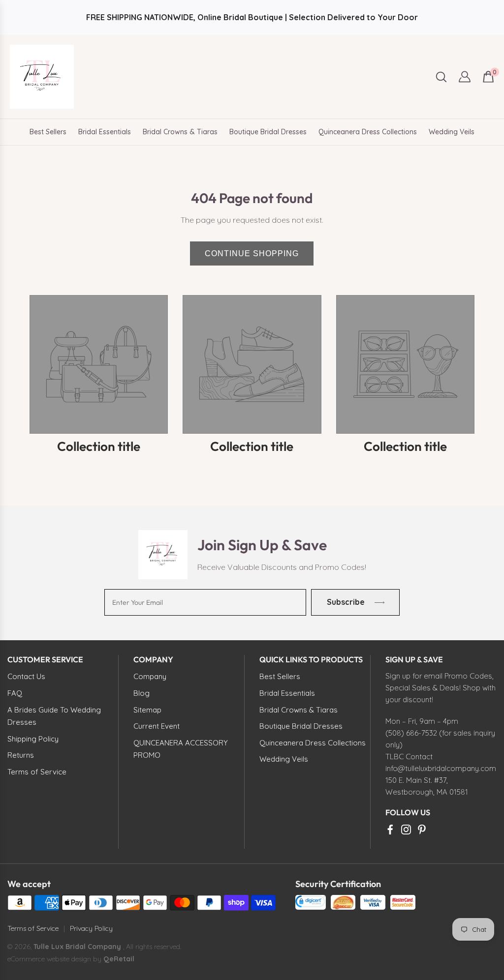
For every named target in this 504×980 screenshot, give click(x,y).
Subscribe (346, 602)
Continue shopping (252, 253)
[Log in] (464, 77)
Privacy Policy (91, 928)
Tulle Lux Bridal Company (77, 946)
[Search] (441, 77)
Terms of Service (33, 928)
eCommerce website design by (55, 958)
